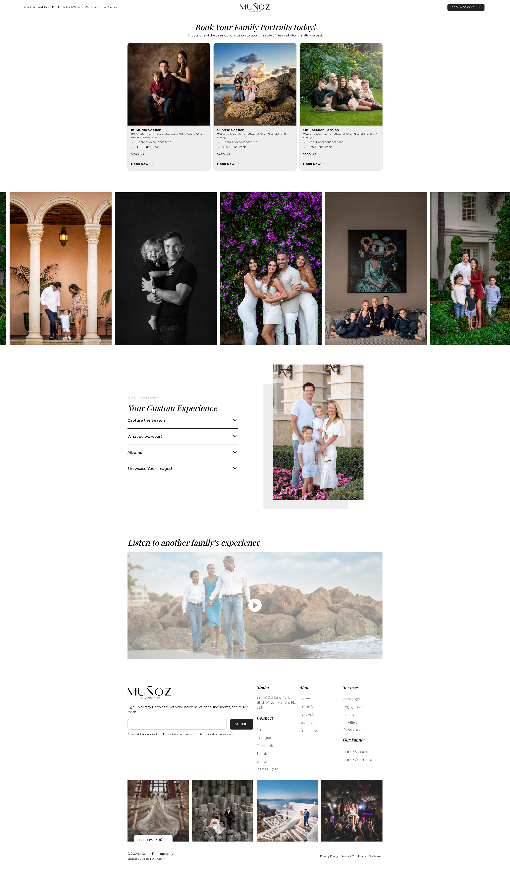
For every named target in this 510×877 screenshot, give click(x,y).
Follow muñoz (153, 840)
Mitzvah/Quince (72, 7)
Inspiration (309, 715)
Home (305, 699)
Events (348, 715)
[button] (111, 7)
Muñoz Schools (355, 752)
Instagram (265, 738)
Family (56, 7)
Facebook (265, 746)
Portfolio (307, 707)
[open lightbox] (255, 605)
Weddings (43, 7)
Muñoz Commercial (359, 760)
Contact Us (309, 731)
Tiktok (262, 754)
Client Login (92, 7)
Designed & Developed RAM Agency (146, 859)
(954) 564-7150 (268, 770)
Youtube (264, 762)
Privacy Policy (329, 856)
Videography (353, 729)
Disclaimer (375, 856)
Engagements (354, 707)
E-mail (262, 730)
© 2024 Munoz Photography (150, 854)
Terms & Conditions (353, 856)
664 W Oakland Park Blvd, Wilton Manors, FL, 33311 (276, 702)
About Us (29, 7)
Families (350, 723)
